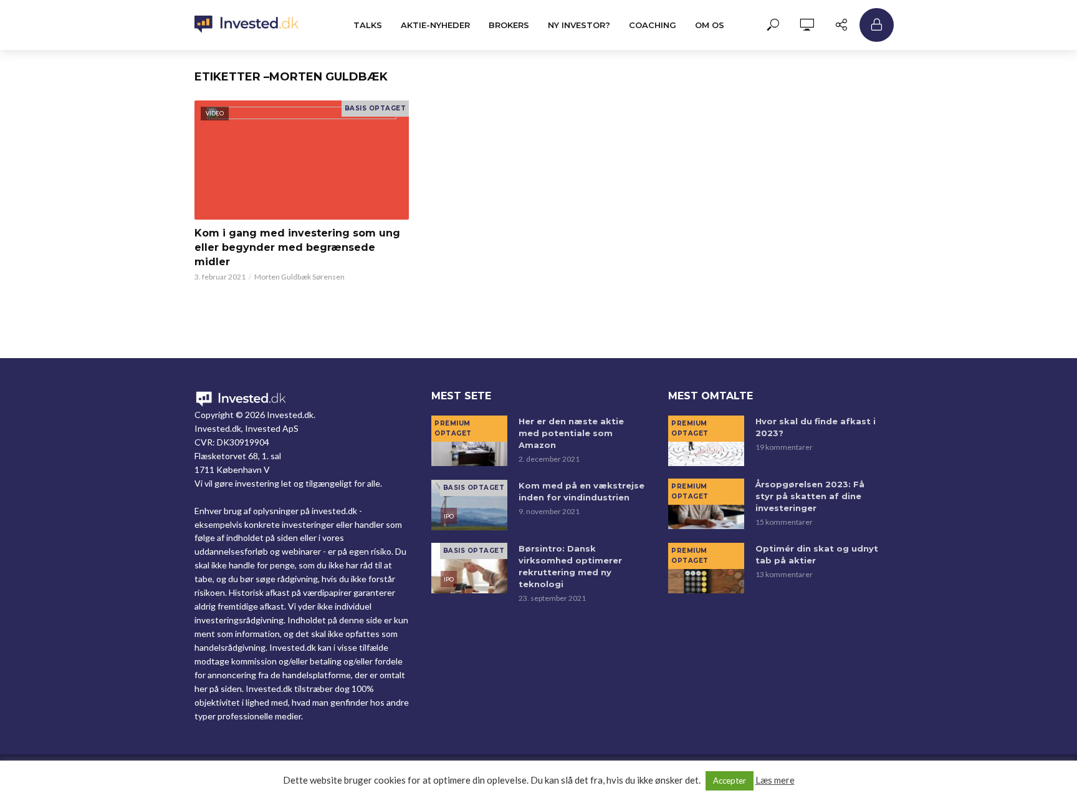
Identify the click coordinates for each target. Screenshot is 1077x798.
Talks (367, 25)
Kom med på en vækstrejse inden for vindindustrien (581, 491)
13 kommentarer (784, 574)
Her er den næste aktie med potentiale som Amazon (571, 433)
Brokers (509, 25)
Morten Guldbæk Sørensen (299, 276)
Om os (709, 25)
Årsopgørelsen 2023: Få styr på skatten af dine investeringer (809, 496)
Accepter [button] (729, 781)
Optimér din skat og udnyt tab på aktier (816, 554)
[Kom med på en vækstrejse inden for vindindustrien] (469, 505)
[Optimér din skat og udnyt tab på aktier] (706, 568)
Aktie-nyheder (435, 25)
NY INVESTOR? (579, 25)
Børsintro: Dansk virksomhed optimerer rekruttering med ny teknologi (570, 566)
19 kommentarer (784, 447)
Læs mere (775, 780)
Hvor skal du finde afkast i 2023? (815, 427)
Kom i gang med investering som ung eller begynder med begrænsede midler (297, 247)
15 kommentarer (784, 522)
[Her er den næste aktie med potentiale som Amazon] (469, 441)
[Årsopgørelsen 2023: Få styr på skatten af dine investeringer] (706, 504)
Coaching (652, 25)
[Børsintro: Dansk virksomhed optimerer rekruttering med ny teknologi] (469, 568)
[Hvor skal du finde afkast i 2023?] (706, 441)
